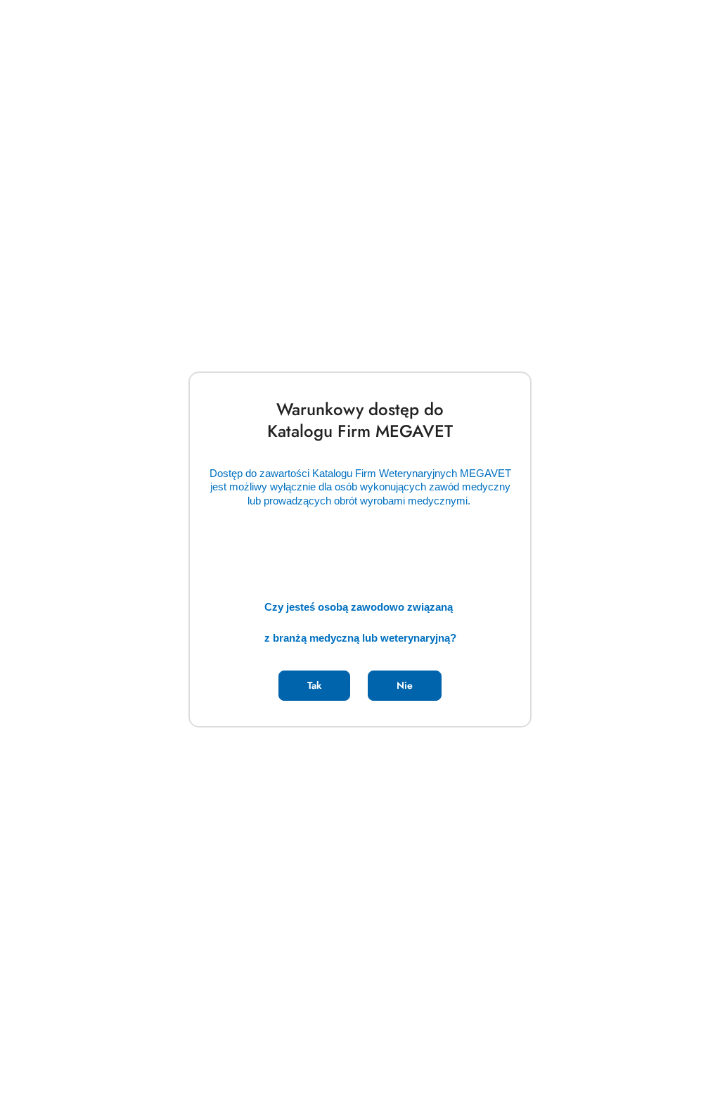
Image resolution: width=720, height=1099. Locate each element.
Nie (405, 685)
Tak (314, 685)
